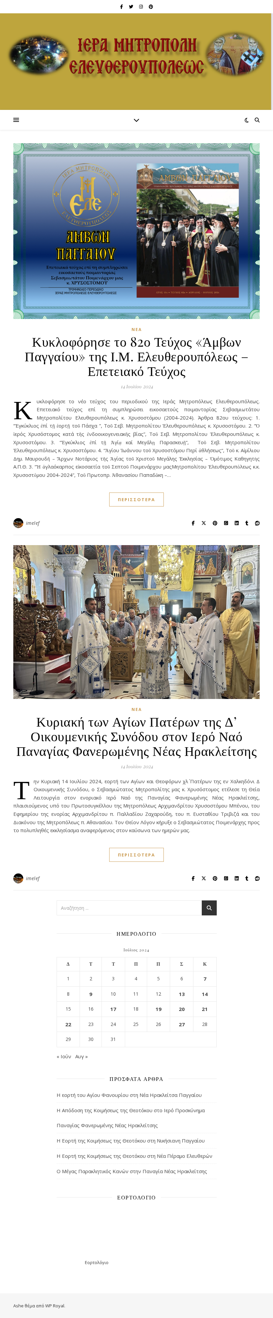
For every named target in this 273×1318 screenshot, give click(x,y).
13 (182, 994)
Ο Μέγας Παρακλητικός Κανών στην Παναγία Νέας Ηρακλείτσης (132, 1171)
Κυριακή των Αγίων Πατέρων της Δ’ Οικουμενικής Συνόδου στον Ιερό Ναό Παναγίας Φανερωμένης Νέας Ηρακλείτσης (136, 735)
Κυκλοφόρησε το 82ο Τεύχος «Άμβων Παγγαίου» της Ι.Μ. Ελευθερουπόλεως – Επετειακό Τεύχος (136, 355)
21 (205, 1009)
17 (113, 1009)
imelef (33, 523)
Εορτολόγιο (97, 1262)
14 (205, 994)
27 (182, 1024)
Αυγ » (81, 1056)
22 (68, 1024)
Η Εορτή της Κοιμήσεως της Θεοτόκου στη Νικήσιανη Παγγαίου (131, 1140)
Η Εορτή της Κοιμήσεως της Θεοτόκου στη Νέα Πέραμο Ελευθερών (134, 1156)
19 (158, 1009)
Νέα (137, 329)
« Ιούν (64, 1056)
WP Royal (54, 1306)
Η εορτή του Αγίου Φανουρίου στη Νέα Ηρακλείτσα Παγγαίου (129, 1095)
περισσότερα (136, 499)
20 (182, 1009)
